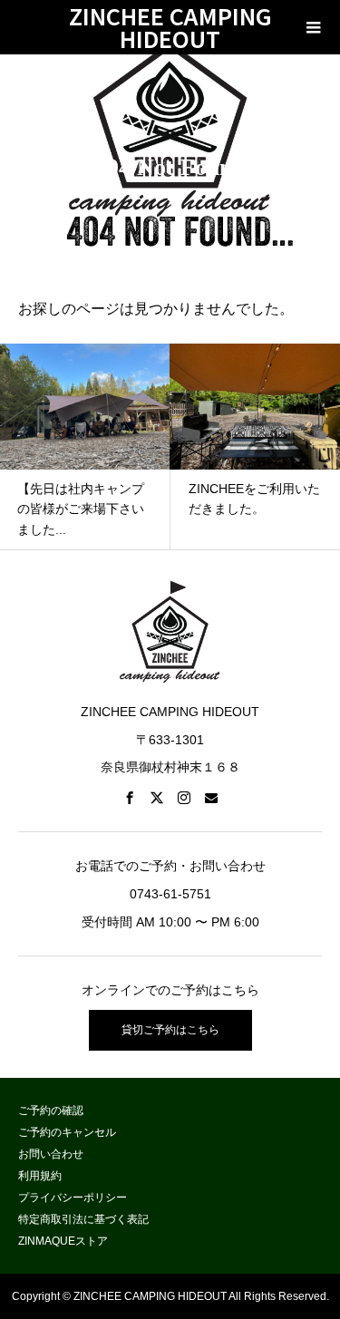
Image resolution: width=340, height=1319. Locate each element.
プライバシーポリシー (72, 1197)
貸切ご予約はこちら (170, 1029)
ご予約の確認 (50, 1110)
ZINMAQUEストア (63, 1241)
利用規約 (40, 1175)
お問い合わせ (50, 1154)
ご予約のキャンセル (67, 1132)
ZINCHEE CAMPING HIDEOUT (170, 27)
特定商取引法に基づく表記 (83, 1219)
